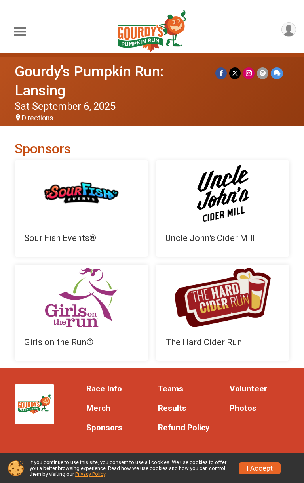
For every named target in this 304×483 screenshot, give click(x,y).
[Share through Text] (277, 73)
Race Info (104, 388)
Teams (170, 388)
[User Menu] (288, 29)
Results (172, 408)
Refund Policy (183, 427)
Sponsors (104, 427)
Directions (37, 118)
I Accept (260, 468)
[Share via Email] (262, 73)
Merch (98, 408)
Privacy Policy (90, 474)
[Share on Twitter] (235, 73)
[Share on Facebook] (221, 73)
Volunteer (248, 388)
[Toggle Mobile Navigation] (20, 32)
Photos (243, 408)
